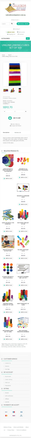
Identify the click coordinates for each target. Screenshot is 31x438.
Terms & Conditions (21, 430)
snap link (12, 345)
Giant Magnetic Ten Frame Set (8, 223)
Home (3, 55)
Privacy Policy (10, 430)
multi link (18, 346)
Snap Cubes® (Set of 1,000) (23, 304)
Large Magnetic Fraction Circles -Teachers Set (8, 170)
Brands (7, 392)
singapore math (21, 343)
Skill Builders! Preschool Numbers (23, 331)
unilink (19, 345)
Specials (7, 402)
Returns (7, 366)
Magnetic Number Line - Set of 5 (23, 277)
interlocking (4, 346)
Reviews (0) (18, 132)
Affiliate (7, 399)
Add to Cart (17, 118)
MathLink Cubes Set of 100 (23, 223)
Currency (16, 29)
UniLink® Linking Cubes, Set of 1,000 (8, 304)
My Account (15, 20)
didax (22, 345)
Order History (8, 379)
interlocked (14, 343)
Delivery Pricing (7, 427)
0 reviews (5, 98)
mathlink (7, 345)
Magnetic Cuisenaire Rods (23, 196)
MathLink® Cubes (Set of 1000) (8, 331)
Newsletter (8, 385)
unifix (15, 345)
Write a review (12, 98)
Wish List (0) (21, 32)
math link (23, 346)
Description (6, 132)
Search (9, 55)
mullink (14, 346)
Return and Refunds (18, 427)
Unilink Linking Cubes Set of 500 (9, 56)
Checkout (21, 34)
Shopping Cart (11, 34)
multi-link (10, 346)
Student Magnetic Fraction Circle (8, 277)
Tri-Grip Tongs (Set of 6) (23, 250)
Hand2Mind (9, 100)
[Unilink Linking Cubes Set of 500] (15, 74)
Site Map (7, 369)
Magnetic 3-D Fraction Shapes (23, 169)
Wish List (7, 382)
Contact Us (8, 363)
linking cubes (7, 343)
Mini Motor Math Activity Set (8, 250)
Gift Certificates (9, 396)
